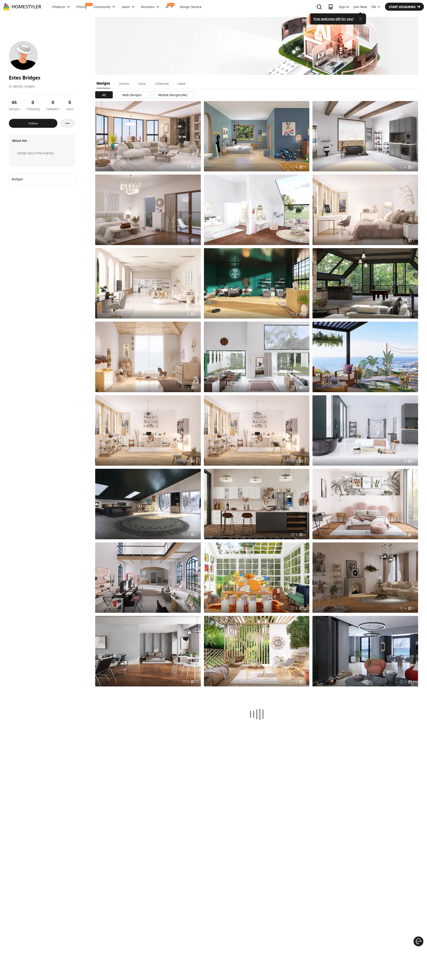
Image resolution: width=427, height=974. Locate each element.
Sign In (344, 6)
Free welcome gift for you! (334, 18)
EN (374, 6)
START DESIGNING (402, 6)
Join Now (360, 6)
